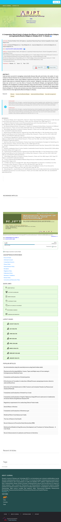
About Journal (7, 5)
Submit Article (11, 288)
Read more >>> (54, 236)
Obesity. (12, 96)
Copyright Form (11, 301)
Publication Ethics (8, 273)
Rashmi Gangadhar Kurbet (48, 41)
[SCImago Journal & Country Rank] (12, 251)
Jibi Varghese (22, 41)
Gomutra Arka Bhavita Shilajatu (22, 94)
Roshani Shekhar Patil (13, 41)
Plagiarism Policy (8, 271)
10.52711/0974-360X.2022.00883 (14, 49)
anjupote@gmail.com (8, 46)
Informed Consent (8, 259)
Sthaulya (12, 94)
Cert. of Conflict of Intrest (14, 305)
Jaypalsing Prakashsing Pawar (33, 41)
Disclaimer (6, 268)
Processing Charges (12, 310)
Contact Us (15, 5)
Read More (5, 491)
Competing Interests (9, 262)
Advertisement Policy (9, 266)
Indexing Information (13, 314)
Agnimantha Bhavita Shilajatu (37, 94)
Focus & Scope (7, 257)
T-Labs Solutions (12, 520)
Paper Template (11, 296)
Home (5, 514)
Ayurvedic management (50, 94)
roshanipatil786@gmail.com (14, 44)
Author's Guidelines (13, 292)
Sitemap (37, 514)
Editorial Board (27, 514)
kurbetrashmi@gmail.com (50, 44)
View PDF (40, 67)
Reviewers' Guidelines (9, 275)
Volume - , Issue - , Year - (19, 63)
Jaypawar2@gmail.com (37, 44)
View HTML (52, 67)
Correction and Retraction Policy (12, 279)
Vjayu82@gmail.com (26, 44)
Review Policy (7, 277)
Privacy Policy (7, 264)
